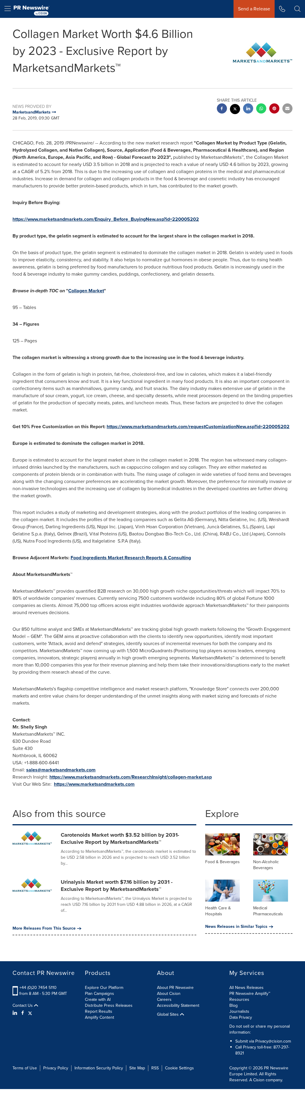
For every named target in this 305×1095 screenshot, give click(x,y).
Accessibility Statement (178, 1005)
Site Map (137, 1068)
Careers (164, 999)
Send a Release (254, 8)
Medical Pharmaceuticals (268, 911)
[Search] (297, 9)
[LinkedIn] (16, 1013)
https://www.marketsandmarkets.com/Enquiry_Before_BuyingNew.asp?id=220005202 (106, 219)
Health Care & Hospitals (218, 911)
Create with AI (98, 999)
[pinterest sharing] (274, 109)
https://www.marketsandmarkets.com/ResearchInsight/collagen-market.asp (130, 777)
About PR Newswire (175, 987)
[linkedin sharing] (248, 109)
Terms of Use (25, 1068)
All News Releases (246, 987)
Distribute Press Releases (109, 1005)
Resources (239, 999)
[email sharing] (287, 109)
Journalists (239, 1011)
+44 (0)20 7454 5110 (38, 987)
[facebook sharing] (222, 109)
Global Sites (168, 1015)
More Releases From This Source (44, 928)
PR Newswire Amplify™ (249, 993)
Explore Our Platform (104, 987)
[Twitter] (30, 1013)
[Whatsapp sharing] (261, 109)
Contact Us (23, 1006)
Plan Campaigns (99, 993)
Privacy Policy (55, 1068)
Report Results (98, 1011)
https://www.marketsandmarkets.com (94, 784)
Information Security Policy (98, 1068)
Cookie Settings (179, 1068)
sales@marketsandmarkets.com (61, 769)
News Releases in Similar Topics (236, 927)
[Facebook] (22, 1013)
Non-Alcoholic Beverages (266, 865)
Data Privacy (240, 1017)
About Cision (168, 993)
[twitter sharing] (235, 110)
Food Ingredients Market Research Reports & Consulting (131, 557)
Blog (233, 1005)
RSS (155, 1068)
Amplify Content (99, 1017)
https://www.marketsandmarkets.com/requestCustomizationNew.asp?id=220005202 (198, 426)
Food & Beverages (222, 862)
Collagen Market (86, 290)
